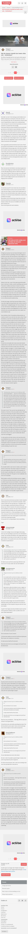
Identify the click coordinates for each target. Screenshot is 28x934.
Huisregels (3, 921)
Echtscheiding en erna (17, 7)
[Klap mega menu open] (25, 3)
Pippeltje (8, 183)
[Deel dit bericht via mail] (16, 67)
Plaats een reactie (8, 78)
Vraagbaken (4, 910)
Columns (3, 912)
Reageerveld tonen (6, 874)
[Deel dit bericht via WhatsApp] (12, 67)
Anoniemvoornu (10, 568)
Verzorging (10, 238)
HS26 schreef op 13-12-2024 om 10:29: (12, 773)
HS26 (7, 545)
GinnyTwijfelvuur (10, 732)
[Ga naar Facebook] (19, 900)
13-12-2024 (8, 496)
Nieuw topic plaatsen (7, 894)
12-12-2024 (8, 113)
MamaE (8, 112)
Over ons (3, 917)
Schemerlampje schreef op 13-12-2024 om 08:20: (15, 550)
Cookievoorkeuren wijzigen (7, 926)
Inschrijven (4, 931)
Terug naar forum (6, 885)
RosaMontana (9, 163)
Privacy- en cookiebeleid (7, 924)
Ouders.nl (4, 900)
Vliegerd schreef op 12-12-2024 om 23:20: (13, 573)
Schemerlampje (10, 527)
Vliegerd (8, 49)
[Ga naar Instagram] (25, 900)
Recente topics (6, 888)
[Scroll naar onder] (25, 12)
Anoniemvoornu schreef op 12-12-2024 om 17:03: (15, 455)
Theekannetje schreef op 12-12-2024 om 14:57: (14, 392)
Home (3, 7)
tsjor (7, 495)
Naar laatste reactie (19, 78)
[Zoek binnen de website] (19, 3)
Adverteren (4, 914)
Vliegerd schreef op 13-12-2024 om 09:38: (13, 701)
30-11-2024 (8, 50)
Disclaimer (3, 922)
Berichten (3, 915)
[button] (14, 62)
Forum (8, 7)
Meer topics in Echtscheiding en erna (11, 891)
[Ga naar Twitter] (22, 900)
